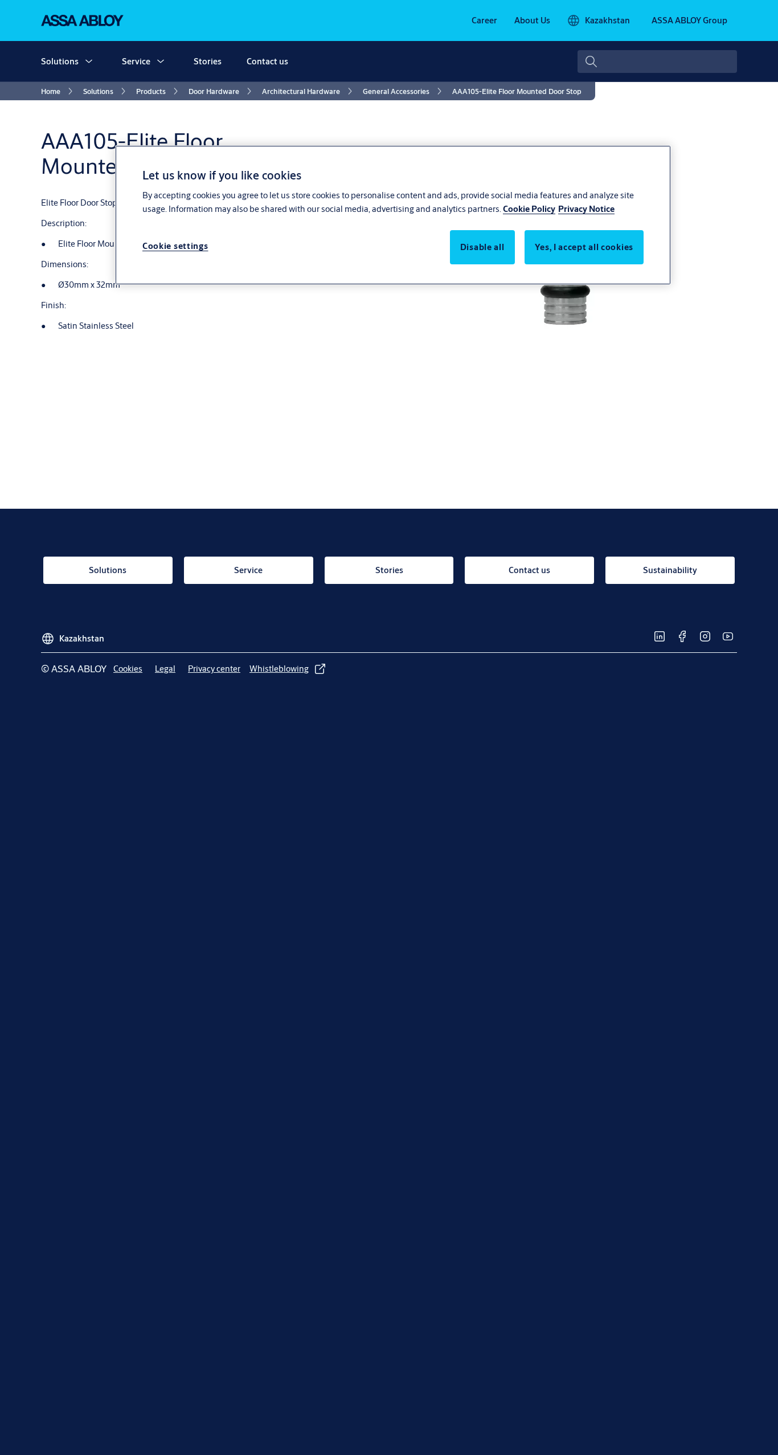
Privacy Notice (586, 209)
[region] (393, 214)
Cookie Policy (529, 209)
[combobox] (657, 61)
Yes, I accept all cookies (584, 247)
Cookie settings (175, 246)
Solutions (60, 61)
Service (136, 61)
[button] (89, 61)
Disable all (482, 247)
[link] (484, 20)
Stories (208, 61)
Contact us (267, 61)
